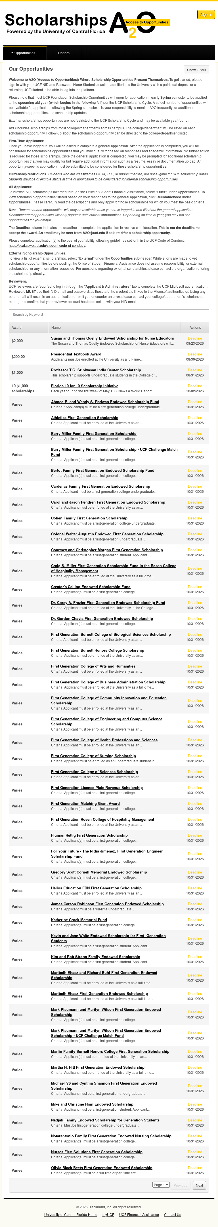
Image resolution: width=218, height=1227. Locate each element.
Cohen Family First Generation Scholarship (89, 518)
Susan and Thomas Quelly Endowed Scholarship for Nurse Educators (112, 338)
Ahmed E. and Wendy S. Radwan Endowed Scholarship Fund (105, 401)
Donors (64, 52)
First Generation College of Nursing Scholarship (93, 755)
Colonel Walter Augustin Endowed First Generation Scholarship (107, 533)
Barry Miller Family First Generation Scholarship (94, 433)
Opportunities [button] (24, 52)
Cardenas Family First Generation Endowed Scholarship (100, 486)
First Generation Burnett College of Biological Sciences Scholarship (111, 634)
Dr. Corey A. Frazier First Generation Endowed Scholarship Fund (108, 602)
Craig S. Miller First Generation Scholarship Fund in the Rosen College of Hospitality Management (113, 568)
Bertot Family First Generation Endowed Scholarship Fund (102, 470)
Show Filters (196, 69)
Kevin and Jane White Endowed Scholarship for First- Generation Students (108, 938)
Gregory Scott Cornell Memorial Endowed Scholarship (99, 872)
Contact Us (172, 1214)
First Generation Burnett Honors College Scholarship (97, 650)
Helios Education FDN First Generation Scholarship (96, 888)
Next (199, 1185)
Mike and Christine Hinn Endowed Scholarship (92, 1104)
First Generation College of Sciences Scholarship (94, 771)
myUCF (108, 1214)
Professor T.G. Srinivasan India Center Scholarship (96, 369)
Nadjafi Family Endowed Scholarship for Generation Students (105, 1120)
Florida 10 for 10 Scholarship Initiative (84, 385)
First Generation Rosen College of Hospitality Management (102, 819)
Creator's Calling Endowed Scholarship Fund (91, 586)
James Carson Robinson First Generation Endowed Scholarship (107, 903)
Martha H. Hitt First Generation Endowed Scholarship (97, 1067)
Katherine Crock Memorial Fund (79, 919)
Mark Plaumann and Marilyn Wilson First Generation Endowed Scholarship (106, 1012)
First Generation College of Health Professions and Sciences (104, 739)
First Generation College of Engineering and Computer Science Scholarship (106, 721)
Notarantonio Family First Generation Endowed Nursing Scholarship (111, 1135)
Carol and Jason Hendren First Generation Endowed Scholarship (108, 502)
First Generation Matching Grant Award (85, 803)
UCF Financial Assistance (139, 1214)
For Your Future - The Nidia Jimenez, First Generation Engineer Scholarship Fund (107, 853)
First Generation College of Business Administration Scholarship (108, 682)
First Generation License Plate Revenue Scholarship (97, 787)
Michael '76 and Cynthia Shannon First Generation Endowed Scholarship (104, 1085)
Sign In (206, 14)
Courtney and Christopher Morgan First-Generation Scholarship (107, 549)
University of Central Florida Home (70, 1214)
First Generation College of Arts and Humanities (93, 666)
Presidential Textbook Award (76, 354)
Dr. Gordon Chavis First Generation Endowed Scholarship (102, 618)
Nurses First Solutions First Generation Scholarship (96, 1151)
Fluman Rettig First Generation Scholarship (89, 835)
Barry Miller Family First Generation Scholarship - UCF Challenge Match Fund (114, 452)
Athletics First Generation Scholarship (84, 417)
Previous (180, 1185)
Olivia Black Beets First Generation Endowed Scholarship (101, 1167)
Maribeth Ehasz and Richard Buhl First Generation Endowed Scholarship (104, 975)
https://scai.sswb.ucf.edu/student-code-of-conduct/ (47, 245)
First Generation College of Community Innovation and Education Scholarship (109, 700)
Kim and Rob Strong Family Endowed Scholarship (95, 956)
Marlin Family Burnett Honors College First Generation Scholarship (110, 1051)
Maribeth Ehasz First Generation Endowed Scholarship (99, 993)
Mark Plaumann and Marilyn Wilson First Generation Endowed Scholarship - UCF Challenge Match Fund (106, 1033)
